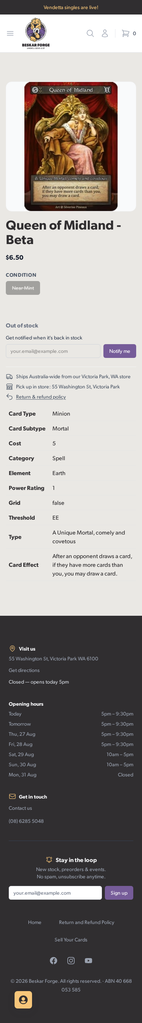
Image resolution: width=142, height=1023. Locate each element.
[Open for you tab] (23, 999)
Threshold (22, 517)
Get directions (24, 670)
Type (15, 536)
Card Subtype (27, 428)
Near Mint (23, 288)
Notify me (119, 351)
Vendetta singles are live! (71, 7)
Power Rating (26, 487)
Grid (14, 502)
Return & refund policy (41, 396)
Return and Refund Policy (86, 922)
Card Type (22, 413)
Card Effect (24, 564)
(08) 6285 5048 (26, 821)
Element (20, 473)
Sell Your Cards (71, 939)
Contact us (20, 808)
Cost (15, 443)
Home (35, 922)
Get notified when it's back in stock (44, 337)
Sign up (119, 893)
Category (21, 458)
